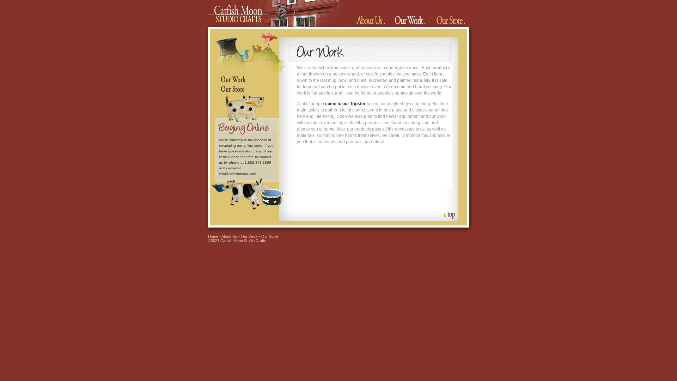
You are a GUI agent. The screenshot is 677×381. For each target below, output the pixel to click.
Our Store (269, 236)
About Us (229, 236)
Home (213, 236)
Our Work (249, 236)
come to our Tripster (345, 103)
